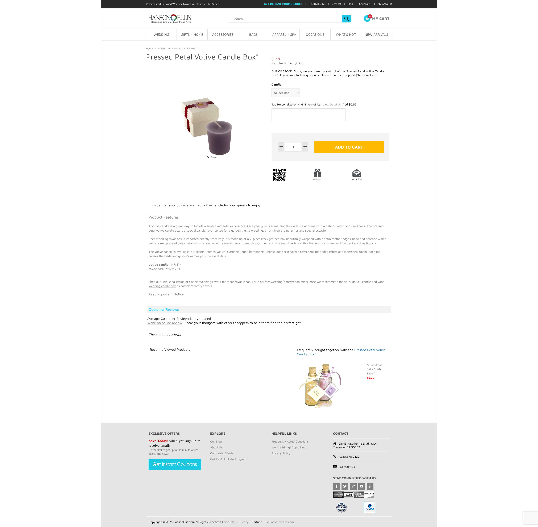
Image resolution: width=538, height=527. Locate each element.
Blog (350, 3)
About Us (216, 447)
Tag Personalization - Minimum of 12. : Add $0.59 (314, 104)
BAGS (253, 34)
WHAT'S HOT (346, 34)
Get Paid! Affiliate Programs (229, 459)
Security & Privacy (236, 522)
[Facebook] (336, 486)
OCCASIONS (315, 34)
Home (149, 48)
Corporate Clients (221, 453)
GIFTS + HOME (192, 34)
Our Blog (216, 441)
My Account (385, 3)
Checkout (365, 3)
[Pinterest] (370, 486)
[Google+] (353, 486)
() (331, 104)
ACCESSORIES (222, 34)
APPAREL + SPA (284, 34)
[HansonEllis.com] (187, 18)
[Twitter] (345, 486)
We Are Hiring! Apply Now (289, 447)
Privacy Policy (281, 453)
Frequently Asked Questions (290, 441)
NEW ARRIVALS (376, 34)
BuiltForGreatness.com (279, 522)
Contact (336, 3)
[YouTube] (361, 486)
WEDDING (161, 34)
